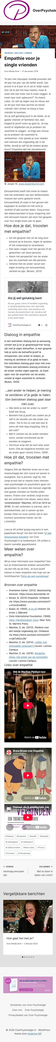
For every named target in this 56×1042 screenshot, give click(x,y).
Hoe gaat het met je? (20, 938)
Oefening (8, 53)
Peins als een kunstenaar (34, 576)
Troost (41, 847)
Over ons (17, 1010)
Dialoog (9, 836)
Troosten (10, 853)
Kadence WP (35, 1033)
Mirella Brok (14, 71)
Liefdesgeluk (12, 842)
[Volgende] (48, 927)
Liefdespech (27, 842)
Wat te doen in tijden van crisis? (44, 871)
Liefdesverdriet (13, 847)
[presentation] (28, 916)
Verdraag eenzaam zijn (13, 871)
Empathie (21, 836)
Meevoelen (28, 847)
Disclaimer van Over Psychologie (28, 1005)
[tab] (22, 957)
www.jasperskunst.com (31, 183)
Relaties (19, 53)
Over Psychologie (34, 1010)
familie (32, 836)
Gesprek (44, 836)
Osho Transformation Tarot (23, 620)
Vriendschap (24, 853)
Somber (28, 53)
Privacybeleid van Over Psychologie (28, 1015)
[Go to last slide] (7, 927)
